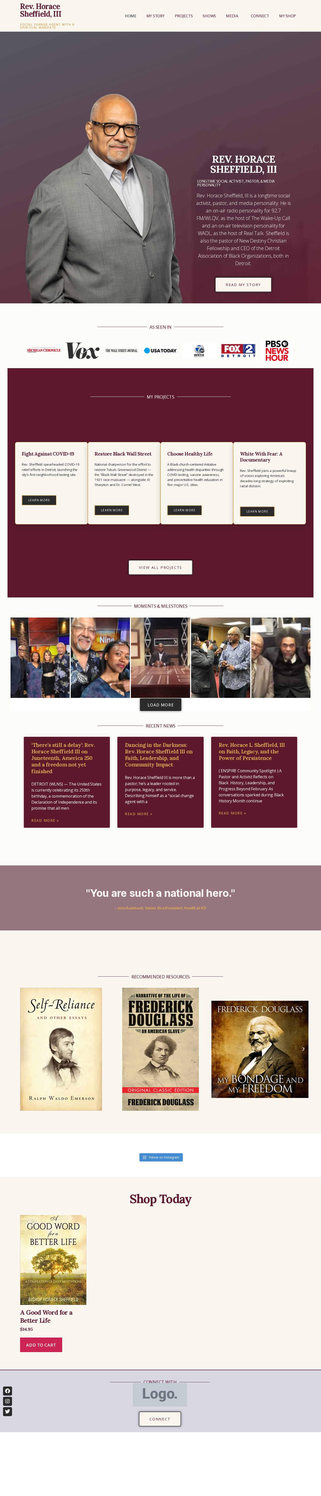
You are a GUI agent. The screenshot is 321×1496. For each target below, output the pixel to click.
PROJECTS (184, 15)
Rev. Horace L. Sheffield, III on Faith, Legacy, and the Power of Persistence (252, 752)
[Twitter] (7, 1411)
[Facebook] (7, 1391)
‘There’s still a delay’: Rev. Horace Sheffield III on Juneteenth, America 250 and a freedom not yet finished (63, 758)
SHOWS (209, 15)
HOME (130, 15)
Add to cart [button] (41, 1345)
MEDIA (232, 15)
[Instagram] (7, 1401)
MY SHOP (287, 15)
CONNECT (260, 15)
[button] (27, 351)
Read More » (45, 820)
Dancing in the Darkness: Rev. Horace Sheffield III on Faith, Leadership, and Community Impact (159, 755)
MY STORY (155, 15)
